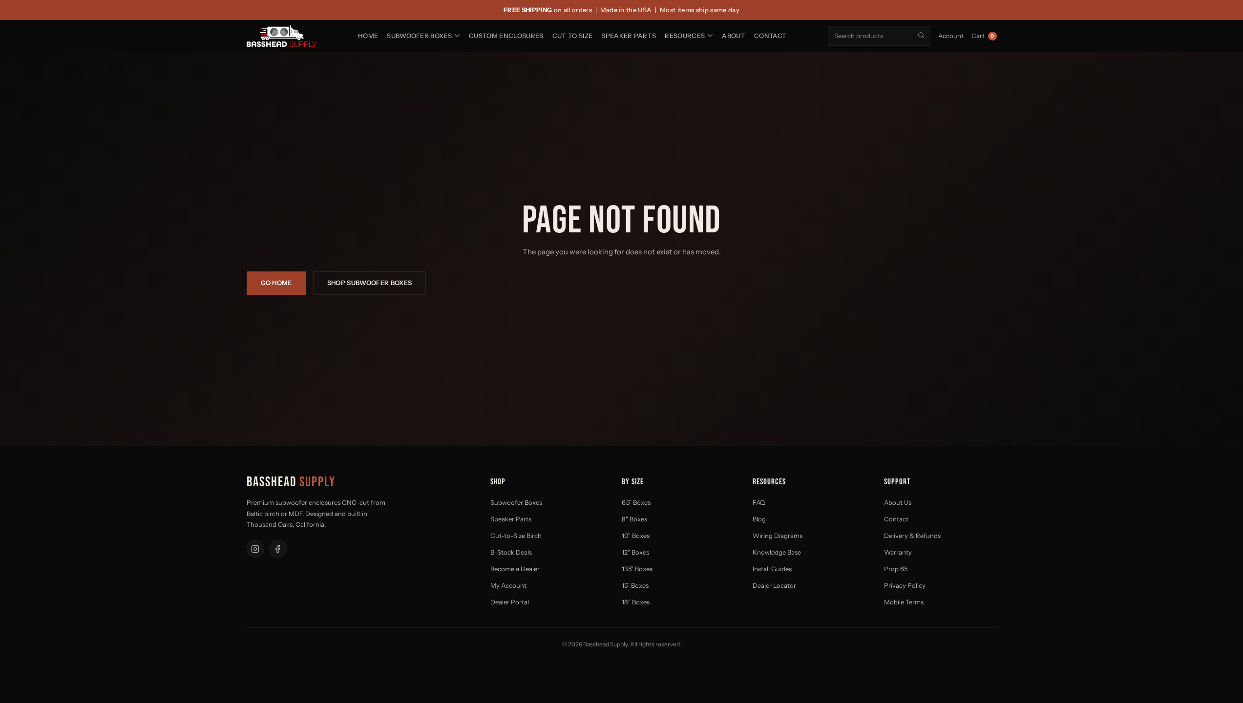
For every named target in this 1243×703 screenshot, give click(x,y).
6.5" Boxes (636, 502)
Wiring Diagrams (777, 535)
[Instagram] (255, 549)
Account (951, 36)
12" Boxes (635, 552)
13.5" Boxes (637, 569)
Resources (685, 36)
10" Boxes (636, 535)
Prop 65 (895, 569)
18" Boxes (636, 602)
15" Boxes (635, 585)
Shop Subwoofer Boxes (369, 283)
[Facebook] (278, 549)
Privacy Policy (905, 585)
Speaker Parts (628, 36)
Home (368, 36)
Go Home (276, 283)
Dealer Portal (509, 602)
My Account (508, 585)
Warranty (898, 552)
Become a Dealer (515, 569)
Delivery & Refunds (912, 535)
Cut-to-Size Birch (516, 535)
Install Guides (772, 569)
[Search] (921, 35)
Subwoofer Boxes (419, 36)
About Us (897, 502)
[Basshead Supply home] (282, 36)
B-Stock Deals (511, 552)
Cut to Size (572, 36)
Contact (770, 36)
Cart (982, 36)
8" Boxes (634, 519)
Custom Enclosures (506, 36)
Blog (759, 519)
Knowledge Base (777, 552)
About (733, 36)
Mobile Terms (904, 602)
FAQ (759, 502)
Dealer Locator (774, 585)
